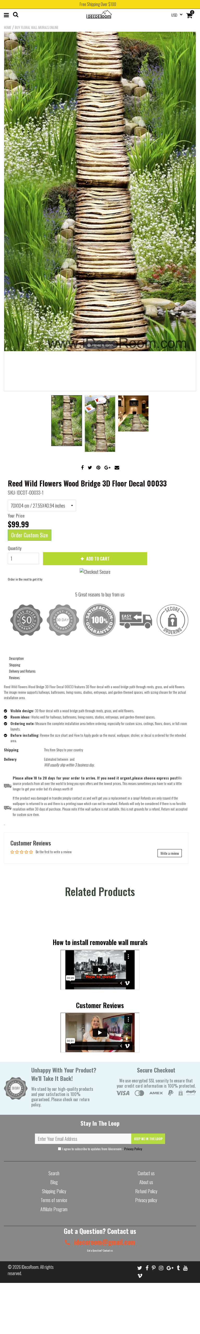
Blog (54, 1182)
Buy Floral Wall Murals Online (36, 27)
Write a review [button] (169, 853)
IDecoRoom (30, 1267)
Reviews (14, 677)
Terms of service (54, 1200)
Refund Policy (146, 1191)
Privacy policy (146, 1200)
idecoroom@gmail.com (104, 1242)
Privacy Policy (133, 1149)
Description (16, 658)
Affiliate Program (53, 1209)
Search (53, 1173)
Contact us (146, 1173)
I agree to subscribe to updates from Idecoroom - (101, 1149)
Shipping (14, 664)
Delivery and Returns (22, 671)
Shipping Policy (54, 1191)
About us (146, 1182)
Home (7, 27)
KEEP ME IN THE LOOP (148, 1138)
